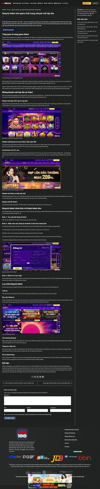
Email (29, 407)
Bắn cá (41, 3)
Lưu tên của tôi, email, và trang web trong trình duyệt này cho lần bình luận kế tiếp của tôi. (29, 414)
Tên (5, 407)
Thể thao (26, 3)
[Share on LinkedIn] (43, 377)
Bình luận (7, 395)
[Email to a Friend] (37, 377)
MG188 (4, 9)
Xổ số (51, 3)
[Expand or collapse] (19, 30)
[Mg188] (6, 3)
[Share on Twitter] (35, 377)
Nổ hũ (45, 3)
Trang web (53, 407)
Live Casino (33, 3)
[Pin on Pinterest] (40, 377)
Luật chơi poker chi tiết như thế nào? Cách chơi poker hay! (19, 383)
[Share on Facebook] (32, 377)
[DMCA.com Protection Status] (77, 451)
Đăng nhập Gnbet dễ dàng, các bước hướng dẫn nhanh (56, 383)
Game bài (58, 3)
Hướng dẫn (18, 3)
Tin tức (66, 3)
